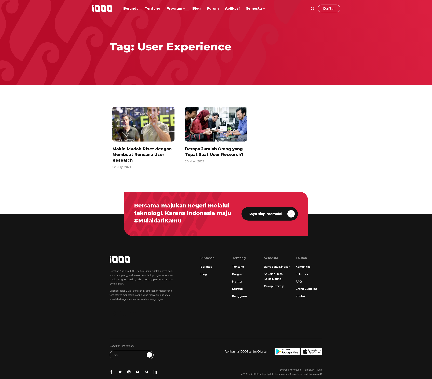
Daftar (329, 8)
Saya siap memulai (265, 214)
